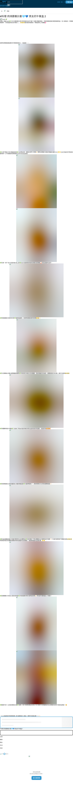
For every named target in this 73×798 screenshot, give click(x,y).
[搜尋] (8, 5)
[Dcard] (3, 2)
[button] (60, 2)
